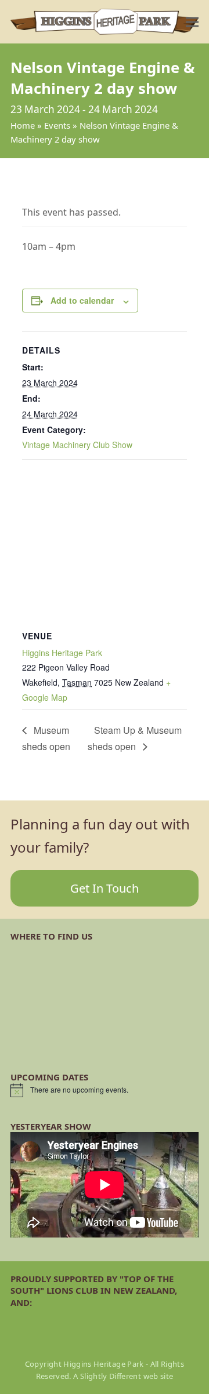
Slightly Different (110, 1376)
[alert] (104, 1090)
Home (22, 125)
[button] (192, 22)
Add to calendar (82, 300)
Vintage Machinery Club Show (77, 444)
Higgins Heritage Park (62, 652)
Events (57, 125)
